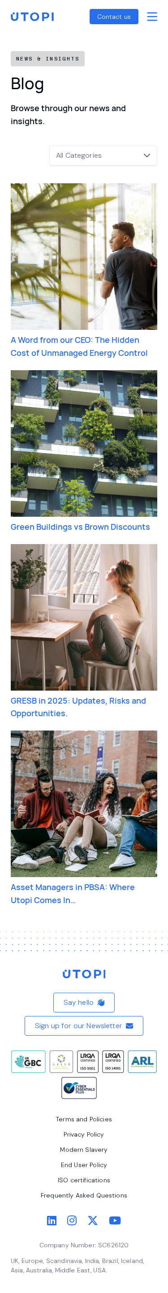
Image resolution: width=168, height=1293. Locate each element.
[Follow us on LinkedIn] (51, 1220)
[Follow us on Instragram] (72, 1220)
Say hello (79, 1002)
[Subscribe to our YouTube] (115, 1220)
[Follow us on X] (92, 1220)
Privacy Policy (84, 1134)
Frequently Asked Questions (84, 1195)
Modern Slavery (84, 1150)
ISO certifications (84, 1180)
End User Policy (84, 1165)
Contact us (114, 17)
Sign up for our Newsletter (78, 1025)
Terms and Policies (84, 1119)
